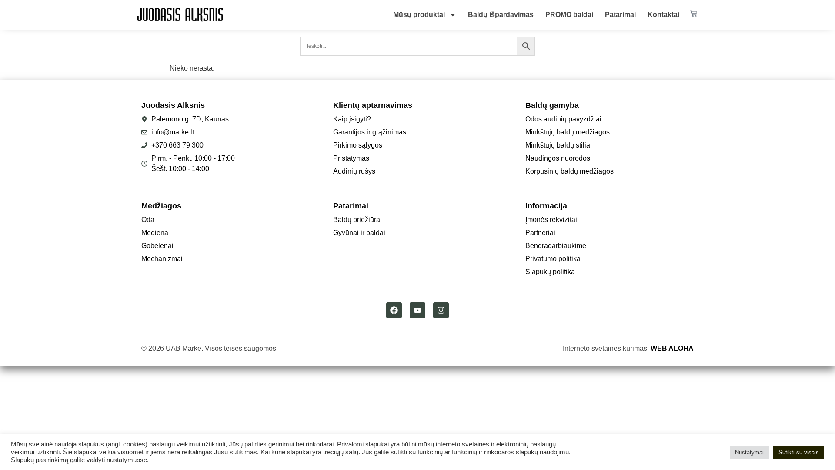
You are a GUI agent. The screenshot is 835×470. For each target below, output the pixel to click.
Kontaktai (663, 14)
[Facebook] (394, 310)
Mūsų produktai (419, 14)
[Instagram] (441, 310)
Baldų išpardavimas (501, 14)
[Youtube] (417, 310)
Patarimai (620, 14)
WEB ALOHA (672, 348)
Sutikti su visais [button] (798, 452)
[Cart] (693, 13)
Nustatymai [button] (749, 452)
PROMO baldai (569, 14)
